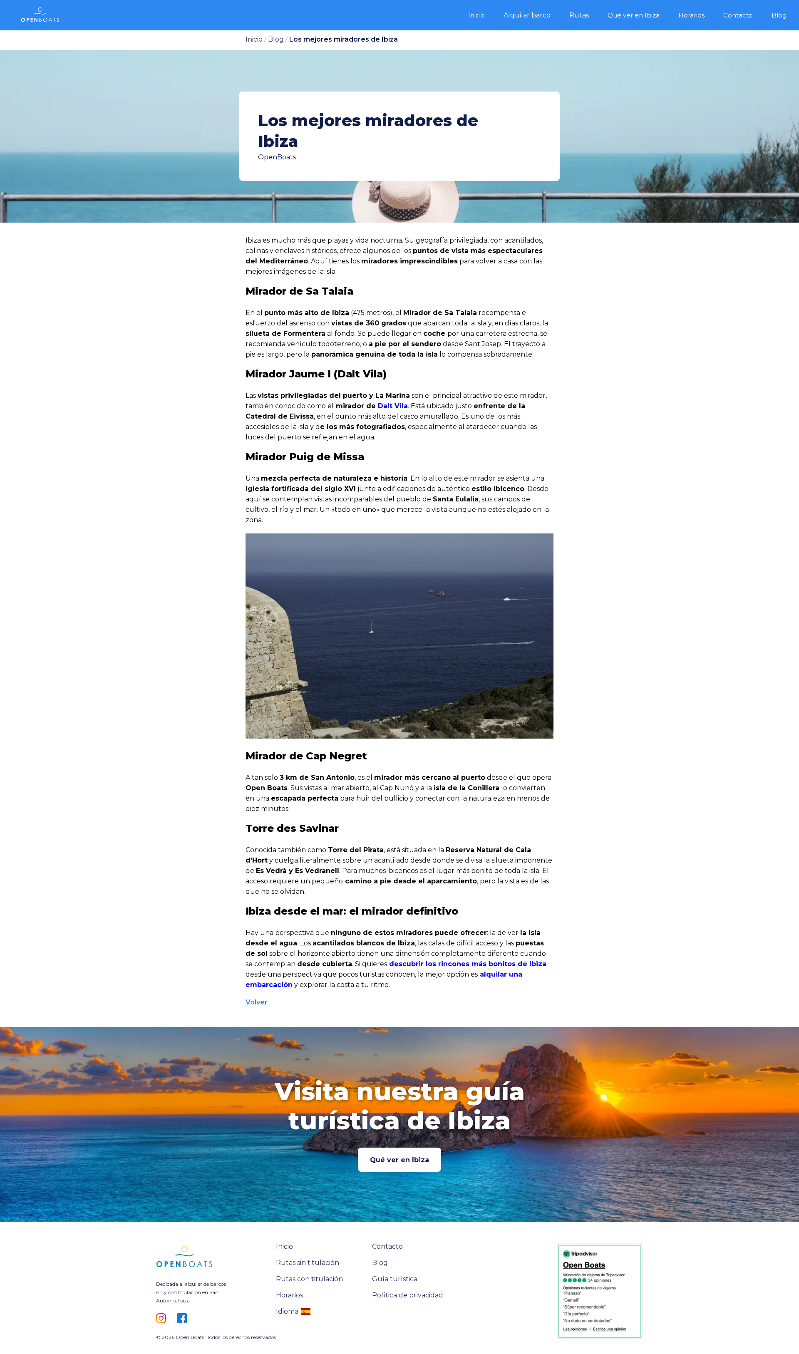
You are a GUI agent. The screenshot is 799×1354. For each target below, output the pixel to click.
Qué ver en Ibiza (399, 1160)
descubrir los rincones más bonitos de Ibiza (466, 964)
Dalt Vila (392, 406)
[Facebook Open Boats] (184, 1319)
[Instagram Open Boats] (163, 1319)
